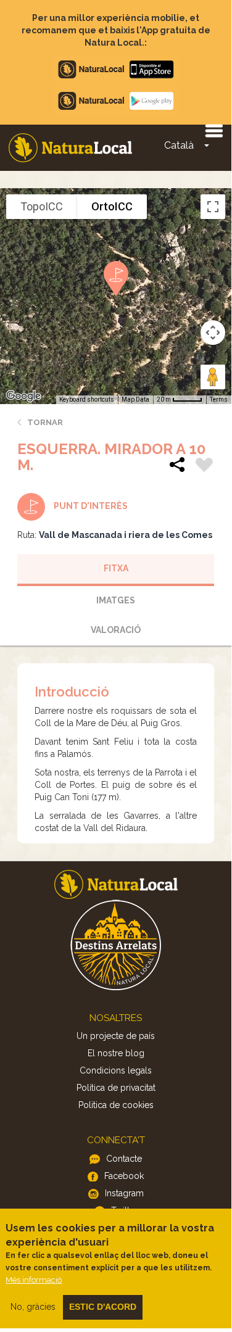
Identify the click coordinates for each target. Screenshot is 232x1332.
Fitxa (116, 568)
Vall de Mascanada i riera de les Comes (125, 535)
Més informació (34, 1279)
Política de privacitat (116, 1088)
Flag (204, 466)
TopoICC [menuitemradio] (41, 206)
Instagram (124, 1193)
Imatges (115, 600)
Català (179, 145)
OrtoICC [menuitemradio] (112, 206)
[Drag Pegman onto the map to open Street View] (213, 377)
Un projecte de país (116, 1036)
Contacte (124, 1159)
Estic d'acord (102, 1307)
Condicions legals (116, 1070)
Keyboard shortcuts (86, 399)
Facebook (124, 1176)
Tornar (45, 422)
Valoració (116, 630)
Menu (213, 130)
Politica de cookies (116, 1105)
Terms (219, 399)
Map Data (135, 399)
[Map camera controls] (213, 332)
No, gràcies (33, 1307)
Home (70, 147)
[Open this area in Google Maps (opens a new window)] (23, 396)
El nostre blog (116, 1053)
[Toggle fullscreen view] (213, 206)
